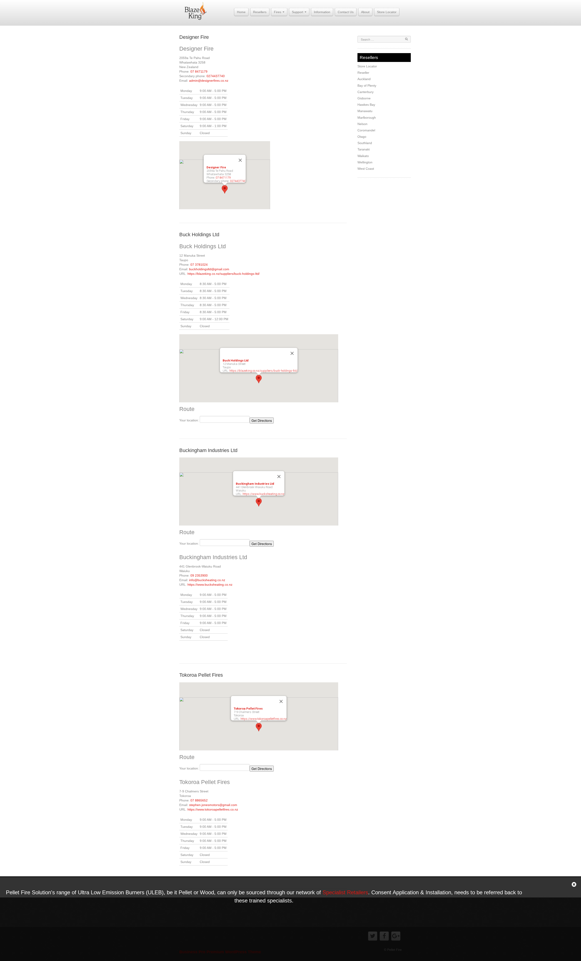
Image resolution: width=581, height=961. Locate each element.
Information (322, 12)
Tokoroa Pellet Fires (201, 675)
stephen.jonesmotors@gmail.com (213, 805)
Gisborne (364, 98)
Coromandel (366, 130)
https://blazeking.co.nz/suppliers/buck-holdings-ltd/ (223, 273)
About (365, 12)
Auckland (364, 79)
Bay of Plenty (366, 85)
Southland (364, 143)
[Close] (240, 160)
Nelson (362, 124)
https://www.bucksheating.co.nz (263, 494)
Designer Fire (194, 37)
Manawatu (364, 111)
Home (241, 12)
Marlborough (366, 117)
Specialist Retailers (345, 892)
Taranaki (363, 149)
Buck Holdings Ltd (199, 234)
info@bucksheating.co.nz (207, 580)
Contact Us (346, 12)
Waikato (363, 156)
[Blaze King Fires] (195, 10)
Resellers (259, 12)
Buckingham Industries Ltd (208, 450)
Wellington (364, 162)
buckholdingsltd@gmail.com (209, 269)
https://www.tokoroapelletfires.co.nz (264, 718)
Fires (278, 12)
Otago (361, 136)
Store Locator (386, 12)
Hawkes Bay (366, 104)
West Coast (365, 168)
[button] (225, 189)
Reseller (363, 72)
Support (298, 12)
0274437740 (216, 76)
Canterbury (365, 92)
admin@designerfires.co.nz (208, 80)
